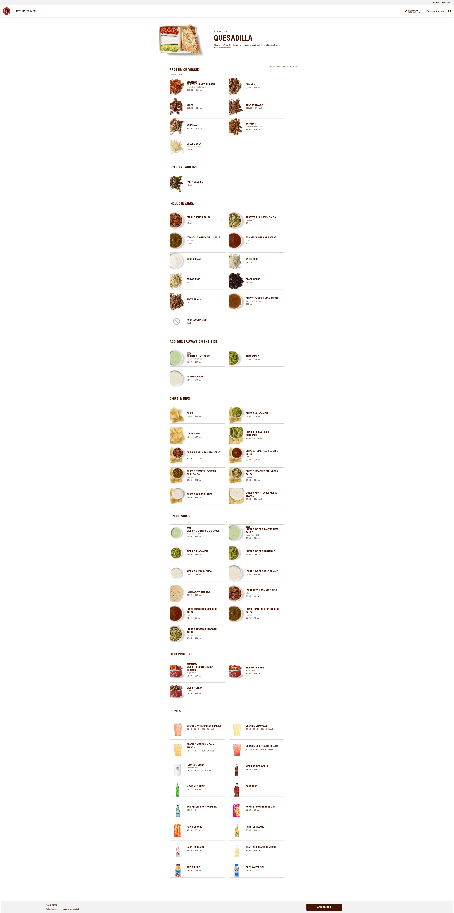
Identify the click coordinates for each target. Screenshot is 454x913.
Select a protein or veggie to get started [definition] (62, 909)
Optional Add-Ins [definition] (183, 167)
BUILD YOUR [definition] (221, 31)
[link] (26, 11)
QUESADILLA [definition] (233, 37)
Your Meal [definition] (51, 905)
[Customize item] (221, 220)
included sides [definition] (182, 203)
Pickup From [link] (413, 10)
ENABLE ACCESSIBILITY (441, 3)
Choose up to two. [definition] (177, 75)
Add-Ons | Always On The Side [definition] (193, 341)
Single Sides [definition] (180, 516)
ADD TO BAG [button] (324, 907)
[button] (221, 220)
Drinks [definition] (175, 711)
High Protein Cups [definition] (185, 654)
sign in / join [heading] (437, 11)
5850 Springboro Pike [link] (415, 12)
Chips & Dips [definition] (180, 398)
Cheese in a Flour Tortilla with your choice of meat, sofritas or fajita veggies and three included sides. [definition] (247, 46)
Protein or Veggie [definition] (184, 69)
